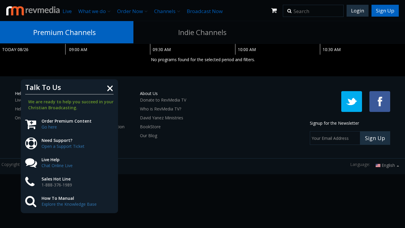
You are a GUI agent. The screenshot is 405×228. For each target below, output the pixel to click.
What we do (92, 11)
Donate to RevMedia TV (163, 100)
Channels (165, 11)
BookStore (150, 126)
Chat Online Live (57, 165)
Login (357, 10)
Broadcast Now (205, 11)
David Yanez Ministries (161, 118)
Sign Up (385, 10)
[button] (289, 9)
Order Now (130, 11)
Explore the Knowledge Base (69, 204)
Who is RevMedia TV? (160, 109)
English (388, 165)
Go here (49, 127)
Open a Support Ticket (63, 146)
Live (67, 11)
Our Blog (148, 135)
